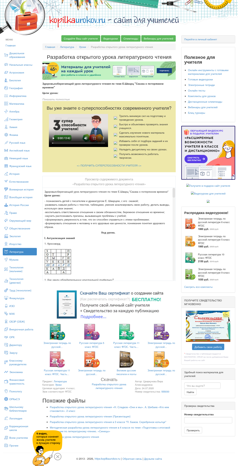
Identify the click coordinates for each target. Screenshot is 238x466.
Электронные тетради (201, 85)
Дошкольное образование (17, 55)
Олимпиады (130, 38)
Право (13, 213)
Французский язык (20, 166)
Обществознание (19, 228)
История (14, 174)
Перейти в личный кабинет (200, 39)
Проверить (193, 430)
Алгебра (14, 111)
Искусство (15, 244)
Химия (13, 127)
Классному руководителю (18, 362)
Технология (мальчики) (16, 269)
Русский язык (17, 142)
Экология (15, 236)
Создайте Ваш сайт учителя (81, 38)
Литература (16, 252)
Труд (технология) (20, 290)
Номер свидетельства (199, 414)
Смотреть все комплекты (198, 287)
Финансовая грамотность (16, 381)
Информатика (17, 96)
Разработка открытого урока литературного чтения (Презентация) (90, 416)
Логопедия (15, 418)
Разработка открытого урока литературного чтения (109, 384)
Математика (16, 103)
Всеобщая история (21, 197)
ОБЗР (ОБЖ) (17, 321)
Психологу (15, 391)
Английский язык (19, 150)
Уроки (82, 47)
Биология (15, 80)
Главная (11, 45)
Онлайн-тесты (196, 90)
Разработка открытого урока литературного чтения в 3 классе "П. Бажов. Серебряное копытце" (108, 422)
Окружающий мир (20, 220)
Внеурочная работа (21, 329)
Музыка (13, 259)
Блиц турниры (196, 113)
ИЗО (12, 306)
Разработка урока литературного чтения (74, 437)
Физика (13, 135)
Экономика (16, 372)
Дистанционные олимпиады (205, 101)
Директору (15, 345)
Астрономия (16, 72)
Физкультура (16, 298)
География (16, 88)
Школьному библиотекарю (18, 408)
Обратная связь (132, 458)
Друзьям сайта (153, 458)
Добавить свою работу (208, 347)
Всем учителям (18, 437)
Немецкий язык (18, 158)
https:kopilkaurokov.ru (107, 458)
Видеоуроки (110, 38)
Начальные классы (20, 64)
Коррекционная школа (18, 428)
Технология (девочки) (16, 280)
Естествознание (19, 181)
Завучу (13, 352)
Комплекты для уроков (202, 96)
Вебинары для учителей (158, 38)
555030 (165, 391)
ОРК (12, 337)
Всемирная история (21, 189)
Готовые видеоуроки (200, 79)
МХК (12, 313)
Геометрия (15, 119)
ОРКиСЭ (14, 399)
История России (19, 205)
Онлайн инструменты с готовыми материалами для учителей (208, 72)
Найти (190, 392)
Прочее (13, 445)
